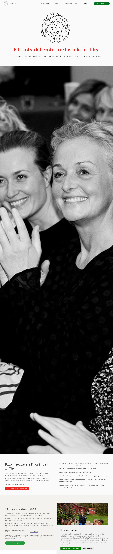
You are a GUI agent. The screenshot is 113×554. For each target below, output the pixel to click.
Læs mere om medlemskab (15, 484)
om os (77, 3)
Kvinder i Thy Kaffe (15, 543)
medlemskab (68, 3)
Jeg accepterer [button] (66, 548)
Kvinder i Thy (14, 3)
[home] (5, 3)
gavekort (57, 3)
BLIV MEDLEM (101, 3)
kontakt (86, 3)
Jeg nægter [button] (76, 548)
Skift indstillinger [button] (87, 548)
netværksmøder (45, 3)
